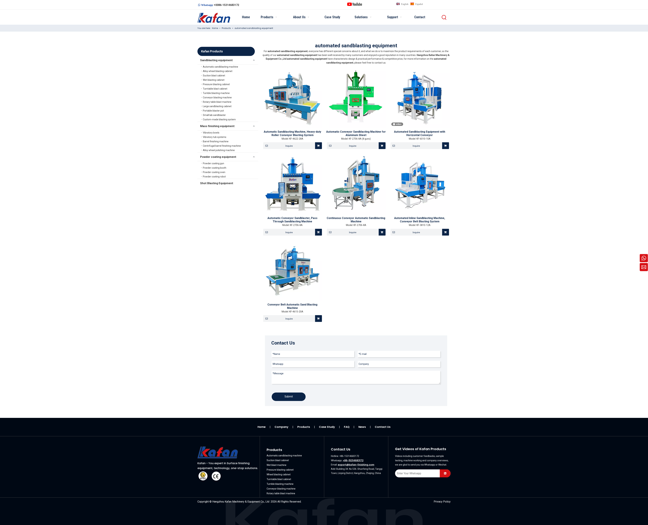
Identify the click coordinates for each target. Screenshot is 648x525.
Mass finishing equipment (217, 126)
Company (281, 427)
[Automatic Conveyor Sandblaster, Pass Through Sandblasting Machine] (292, 185)
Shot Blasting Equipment (216, 183)
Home (262, 427)
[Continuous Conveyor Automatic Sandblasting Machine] (356, 185)
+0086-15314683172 (226, 5)
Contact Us (382, 427)
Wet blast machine (276, 465)
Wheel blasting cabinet (279, 474)
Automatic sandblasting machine (220, 66)
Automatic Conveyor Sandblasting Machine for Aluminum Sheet (356, 133)
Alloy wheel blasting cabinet (217, 71)
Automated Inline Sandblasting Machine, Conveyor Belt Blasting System (419, 219)
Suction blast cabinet (214, 75)
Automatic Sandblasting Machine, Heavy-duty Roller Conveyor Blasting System (292, 133)
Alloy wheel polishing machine (219, 150)
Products (303, 427)
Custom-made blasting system (219, 119)
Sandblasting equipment (216, 60)
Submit (289, 396)
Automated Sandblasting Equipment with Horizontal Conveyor (419, 133)
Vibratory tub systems (214, 137)
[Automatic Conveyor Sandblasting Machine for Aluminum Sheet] (356, 98)
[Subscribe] (445, 473)
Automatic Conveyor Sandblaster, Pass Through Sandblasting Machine (292, 219)
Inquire (289, 145)
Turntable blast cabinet (215, 88)
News (362, 427)
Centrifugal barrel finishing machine (222, 145)
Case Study (327, 427)
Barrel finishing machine (215, 141)
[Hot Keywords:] (444, 17)
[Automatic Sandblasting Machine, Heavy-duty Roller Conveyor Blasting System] (292, 98)
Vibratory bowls (211, 132)
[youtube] (354, 4)
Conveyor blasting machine (217, 97)
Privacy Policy (442, 501)
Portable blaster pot (213, 110)
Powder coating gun (213, 163)
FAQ (346, 427)
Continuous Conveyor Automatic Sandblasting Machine (356, 219)
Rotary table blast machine (217, 102)
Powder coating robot (214, 176)
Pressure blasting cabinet (216, 84)
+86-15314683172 (353, 460)
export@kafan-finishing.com (356, 464)
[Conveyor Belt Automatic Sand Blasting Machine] (292, 271)
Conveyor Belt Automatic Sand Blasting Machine (292, 306)
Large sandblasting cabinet (217, 106)
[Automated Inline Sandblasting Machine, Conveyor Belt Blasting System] (420, 185)
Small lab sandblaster (214, 115)
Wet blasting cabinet (213, 80)
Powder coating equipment (218, 156)
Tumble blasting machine (216, 93)
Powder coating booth (214, 167)
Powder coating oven (214, 172)
